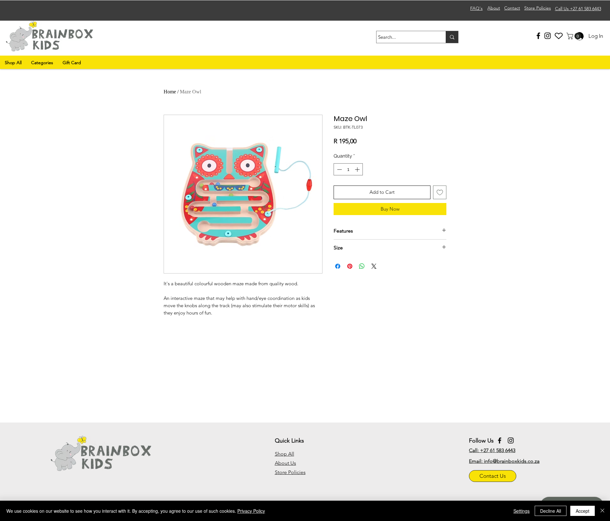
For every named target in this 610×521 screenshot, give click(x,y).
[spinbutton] (348, 169)
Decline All (550, 511)
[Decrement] (339, 169)
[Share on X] (374, 266)
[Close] (602, 511)
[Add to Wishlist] (440, 192)
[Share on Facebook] (338, 266)
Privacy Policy (251, 511)
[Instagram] (547, 35)
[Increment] (358, 169)
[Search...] (452, 37)
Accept (582, 511)
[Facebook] (538, 35)
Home (170, 91)
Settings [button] (521, 511)
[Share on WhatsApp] (362, 266)
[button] (574, 36)
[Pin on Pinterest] (350, 266)
